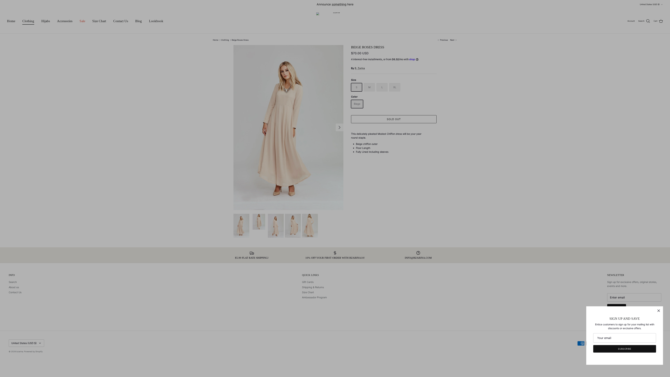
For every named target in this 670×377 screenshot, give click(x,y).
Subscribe (624, 349)
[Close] (658, 311)
